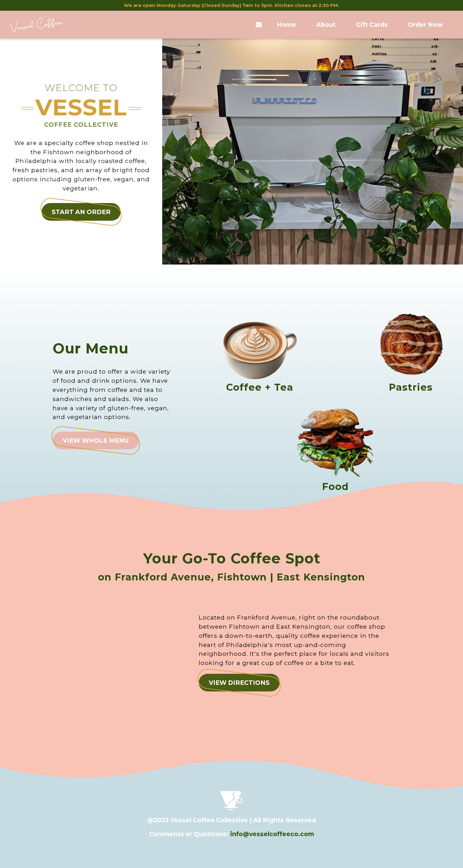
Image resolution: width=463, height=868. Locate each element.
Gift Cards (372, 24)
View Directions (239, 682)
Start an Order (81, 212)
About (326, 24)
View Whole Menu (96, 440)
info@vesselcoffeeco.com (272, 834)
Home (286, 24)
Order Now (425, 24)
